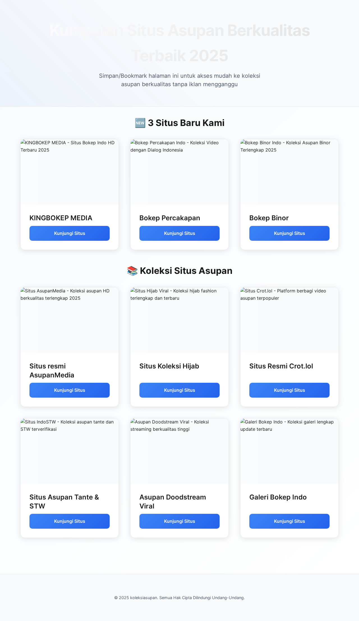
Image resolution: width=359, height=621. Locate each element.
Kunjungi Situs (69, 233)
